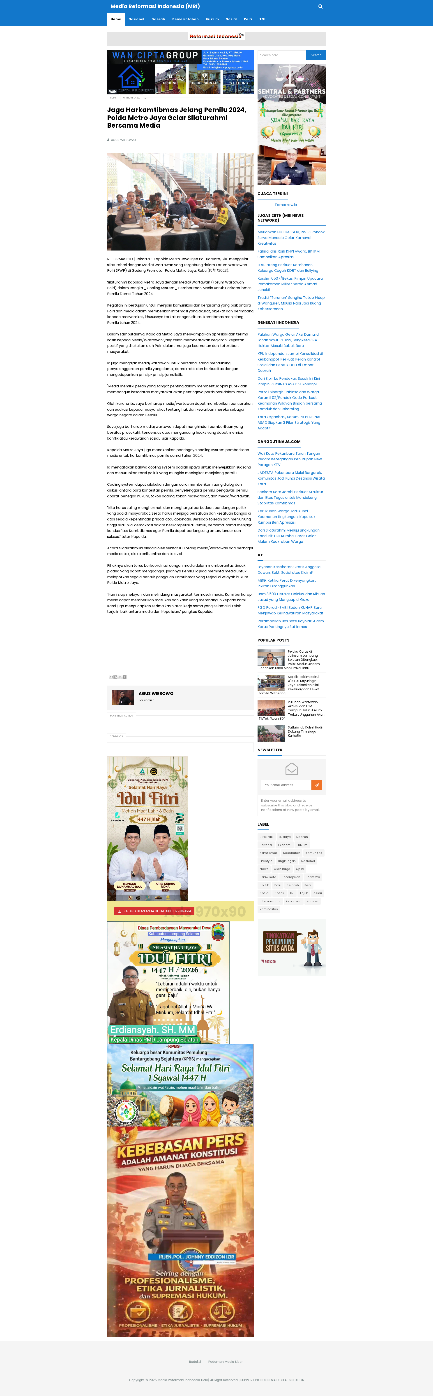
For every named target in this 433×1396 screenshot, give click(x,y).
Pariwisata (268, 877)
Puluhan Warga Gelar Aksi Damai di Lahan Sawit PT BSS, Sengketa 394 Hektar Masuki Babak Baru (288, 340)
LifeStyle (266, 861)
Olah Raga (282, 869)
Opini (300, 869)
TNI (292, 893)
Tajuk (304, 893)
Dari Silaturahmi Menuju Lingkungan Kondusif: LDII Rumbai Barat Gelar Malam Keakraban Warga (289, 536)
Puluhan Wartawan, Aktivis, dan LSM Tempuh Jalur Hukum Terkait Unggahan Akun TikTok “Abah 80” (292, 710)
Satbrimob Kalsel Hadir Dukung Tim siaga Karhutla (305, 731)
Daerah (302, 837)
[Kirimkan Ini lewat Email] (111, 677)
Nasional (308, 861)
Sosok (279, 893)
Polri (277, 885)
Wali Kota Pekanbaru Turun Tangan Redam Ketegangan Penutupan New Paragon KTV (290, 459)
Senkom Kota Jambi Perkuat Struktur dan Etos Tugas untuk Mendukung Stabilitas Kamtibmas (290, 497)
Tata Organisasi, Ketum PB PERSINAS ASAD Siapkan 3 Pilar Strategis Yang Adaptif (289, 422)
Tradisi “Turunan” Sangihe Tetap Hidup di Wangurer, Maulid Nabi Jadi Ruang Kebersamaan (291, 303)
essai (317, 893)
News (264, 869)
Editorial (266, 845)
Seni (307, 885)
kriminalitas (269, 909)
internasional (270, 901)
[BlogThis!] (115, 677)
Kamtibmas (269, 853)
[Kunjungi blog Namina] (292, 947)
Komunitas (314, 853)
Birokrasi (267, 837)
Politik (264, 885)
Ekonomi (285, 845)
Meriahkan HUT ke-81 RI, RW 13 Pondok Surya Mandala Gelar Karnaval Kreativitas (291, 238)
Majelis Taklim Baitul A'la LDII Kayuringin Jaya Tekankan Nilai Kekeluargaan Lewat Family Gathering (289, 685)
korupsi (312, 901)
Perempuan (291, 877)
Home (113, 97)
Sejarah (293, 885)
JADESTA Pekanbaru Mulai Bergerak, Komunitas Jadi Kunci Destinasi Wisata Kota (291, 478)
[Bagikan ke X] (120, 677)
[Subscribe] (316, 785)
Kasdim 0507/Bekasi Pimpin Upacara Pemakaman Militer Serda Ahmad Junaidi (290, 284)
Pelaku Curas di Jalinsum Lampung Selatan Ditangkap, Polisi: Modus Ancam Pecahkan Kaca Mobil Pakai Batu (289, 659)
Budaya (285, 837)
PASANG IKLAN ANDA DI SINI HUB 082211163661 (157, 911)
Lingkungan (287, 861)
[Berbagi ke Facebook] (124, 677)
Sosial (264, 893)
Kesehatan (291, 853)
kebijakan (294, 901)
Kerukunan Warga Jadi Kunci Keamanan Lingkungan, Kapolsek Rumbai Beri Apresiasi (287, 516)
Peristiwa (313, 877)
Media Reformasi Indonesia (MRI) (183, 1380)
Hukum (302, 845)
